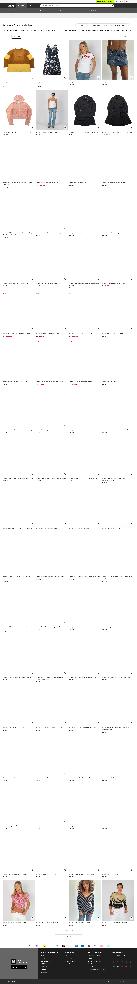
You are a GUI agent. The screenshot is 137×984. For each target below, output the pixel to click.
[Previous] (75, 25)
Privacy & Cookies (112, 981)
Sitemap (43, 969)
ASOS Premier (45, 964)
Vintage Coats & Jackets (99, 25)
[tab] (11, 10)
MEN (32, 5)
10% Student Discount (47, 966)
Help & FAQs (119, 1)
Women (11, 20)
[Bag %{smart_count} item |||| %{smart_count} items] (127, 5)
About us (67, 955)
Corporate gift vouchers (94, 961)
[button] (114, 962)
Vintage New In (83, 25)
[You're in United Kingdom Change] (127, 1)
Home (4, 20)
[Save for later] (32, 78)
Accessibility (126, 981)
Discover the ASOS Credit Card (96, 969)
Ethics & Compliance (47, 975)
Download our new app (104, 1)
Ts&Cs (120, 981)
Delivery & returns (46, 961)
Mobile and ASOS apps (94, 955)
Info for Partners (92, 966)
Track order (44, 958)
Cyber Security (69, 966)
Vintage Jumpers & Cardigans (119, 25)
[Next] (132, 25)
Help (42, 955)
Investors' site (68, 964)
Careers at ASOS (69, 958)
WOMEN (21, 5)
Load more (68, 937)
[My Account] (117, 5)
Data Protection (45, 972)
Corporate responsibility (71, 961)
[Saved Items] (122, 5)
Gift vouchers (91, 958)
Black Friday (91, 964)
